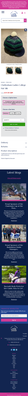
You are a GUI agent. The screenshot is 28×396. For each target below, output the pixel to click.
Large (12, 114)
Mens (14, 356)
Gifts (14, 366)
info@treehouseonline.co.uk (14, 344)
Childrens (14, 358)
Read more (14, 220)
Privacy (14, 376)
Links (14, 385)
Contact (14, 374)
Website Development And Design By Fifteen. (14, 395)
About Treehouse (14, 381)
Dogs (14, 364)
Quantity (6, 120)
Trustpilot (25, 333)
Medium (6, 114)
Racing (14, 362)
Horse (14, 359)
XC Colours (14, 363)
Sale (14, 367)
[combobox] (14, 20)
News (14, 384)
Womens (14, 355)
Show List (14, 387)
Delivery (4, 142)
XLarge (18, 114)
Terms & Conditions (14, 373)
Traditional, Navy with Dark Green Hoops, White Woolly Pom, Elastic (14, 103)
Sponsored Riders (14, 383)
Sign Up (14, 320)
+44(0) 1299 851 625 (15, 342)
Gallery (14, 388)
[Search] (25, 20)
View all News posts (14, 178)
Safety (14, 360)
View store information (11, 130)
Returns (4, 146)
